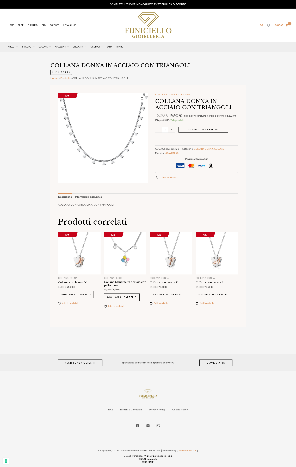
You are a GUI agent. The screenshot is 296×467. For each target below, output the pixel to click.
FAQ (110, 409)
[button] (261, 25)
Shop (20, 25)
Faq (44, 25)
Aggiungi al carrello (203, 129)
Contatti (54, 25)
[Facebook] (137, 426)
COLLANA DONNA (166, 94)
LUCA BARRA (61, 72)
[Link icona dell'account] (268, 25)
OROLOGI (95, 46)
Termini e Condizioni (131, 409)
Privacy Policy (157, 409)
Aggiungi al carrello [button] (76, 294)
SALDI (109, 46)
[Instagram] (148, 426)
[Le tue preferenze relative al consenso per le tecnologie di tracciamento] (6, 461)
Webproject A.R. (187, 450)
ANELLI (11, 46)
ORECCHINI (78, 46)
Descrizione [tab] (65, 196)
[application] (16, 47)
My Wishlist (69, 25)
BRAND (119, 46)
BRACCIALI (27, 46)
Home (11, 25)
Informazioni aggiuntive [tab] (88, 196)
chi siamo (33, 25)
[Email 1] (158, 426)
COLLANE (43, 46)
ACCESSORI (60, 46)
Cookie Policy (180, 409)
